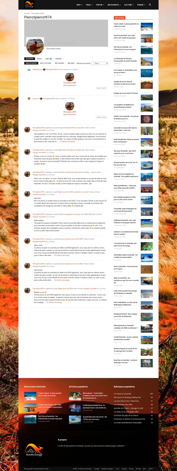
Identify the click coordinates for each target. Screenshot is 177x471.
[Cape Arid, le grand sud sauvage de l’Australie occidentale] (147, 294)
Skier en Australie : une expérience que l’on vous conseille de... (126, 280)
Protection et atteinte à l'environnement (129, 419)
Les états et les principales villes (126, 412)
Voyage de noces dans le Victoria (126, 93)
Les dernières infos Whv (123, 404)
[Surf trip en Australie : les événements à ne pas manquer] (147, 50)
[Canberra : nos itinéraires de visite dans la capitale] (147, 235)
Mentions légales (107, 469)
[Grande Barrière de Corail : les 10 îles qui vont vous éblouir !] (147, 165)
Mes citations (45, 63)
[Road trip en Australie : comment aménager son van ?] (147, 363)
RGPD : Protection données (82, 469)
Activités (29, 59)
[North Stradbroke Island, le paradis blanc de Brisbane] (147, 142)
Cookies (96, 469)
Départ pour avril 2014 (65, 288)
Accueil (26, 13)
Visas (88, 5)
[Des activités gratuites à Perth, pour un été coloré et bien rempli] (147, 200)
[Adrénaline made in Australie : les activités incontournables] (147, 258)
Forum (140, 5)
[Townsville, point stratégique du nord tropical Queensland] (147, 212)
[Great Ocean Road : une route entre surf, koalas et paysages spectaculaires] (147, 38)
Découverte (113, 5)
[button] (150, 5)
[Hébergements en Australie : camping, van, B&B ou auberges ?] (147, 328)
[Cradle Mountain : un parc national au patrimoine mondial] (147, 340)
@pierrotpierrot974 (69, 85)
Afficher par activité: (84, 63)
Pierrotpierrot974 (51, 69)
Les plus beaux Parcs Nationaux (126, 401)
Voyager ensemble (39, 130)
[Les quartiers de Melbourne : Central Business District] (147, 108)
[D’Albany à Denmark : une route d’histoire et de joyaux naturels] (147, 223)
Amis (48, 59)
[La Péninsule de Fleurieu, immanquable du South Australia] (147, 61)
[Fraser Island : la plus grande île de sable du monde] (147, 27)
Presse (131, 469)
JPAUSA (138, 469)
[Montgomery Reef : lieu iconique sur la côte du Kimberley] (147, 317)
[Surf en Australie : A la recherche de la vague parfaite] (147, 269)
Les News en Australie (122, 394)
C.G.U (117, 469)
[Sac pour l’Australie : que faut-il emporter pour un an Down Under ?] (147, 154)
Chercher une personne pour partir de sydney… (74, 172)
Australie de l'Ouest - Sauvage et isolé (128, 408)
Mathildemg (37, 69)
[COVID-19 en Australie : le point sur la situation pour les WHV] (147, 119)
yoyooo (35, 98)
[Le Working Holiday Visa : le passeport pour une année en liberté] (75, 408)
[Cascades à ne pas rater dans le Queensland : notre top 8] (147, 131)
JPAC (144, 469)
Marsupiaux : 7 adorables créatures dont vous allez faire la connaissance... (95, 395)
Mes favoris (59, 63)
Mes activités (31, 63)
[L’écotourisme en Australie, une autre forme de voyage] (147, 246)
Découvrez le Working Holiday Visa (127, 397)
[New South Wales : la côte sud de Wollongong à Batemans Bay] (147, 305)
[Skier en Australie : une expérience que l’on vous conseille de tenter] (147, 281)
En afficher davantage (67, 141)
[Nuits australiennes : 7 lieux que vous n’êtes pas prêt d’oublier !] (147, 188)
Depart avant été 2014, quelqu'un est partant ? (74, 192)
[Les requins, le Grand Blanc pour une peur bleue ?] (147, 73)
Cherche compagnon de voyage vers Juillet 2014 (75, 214)
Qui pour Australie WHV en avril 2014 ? (71, 128)
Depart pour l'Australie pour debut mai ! (71, 150)
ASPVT (151, 469)
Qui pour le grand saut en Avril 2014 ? (71, 239)
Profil (39, 59)
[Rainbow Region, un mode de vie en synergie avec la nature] (147, 351)
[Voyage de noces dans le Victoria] (147, 96)
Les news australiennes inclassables (128, 422)
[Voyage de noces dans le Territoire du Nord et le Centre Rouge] (147, 84)
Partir (99, 5)
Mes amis (71, 63)
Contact (124, 469)
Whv (79, 5)
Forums (58, 59)
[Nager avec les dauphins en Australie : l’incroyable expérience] (147, 177)
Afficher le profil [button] (101, 88)
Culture (128, 5)
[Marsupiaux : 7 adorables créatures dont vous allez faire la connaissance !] (75, 396)
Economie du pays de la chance (126, 415)
